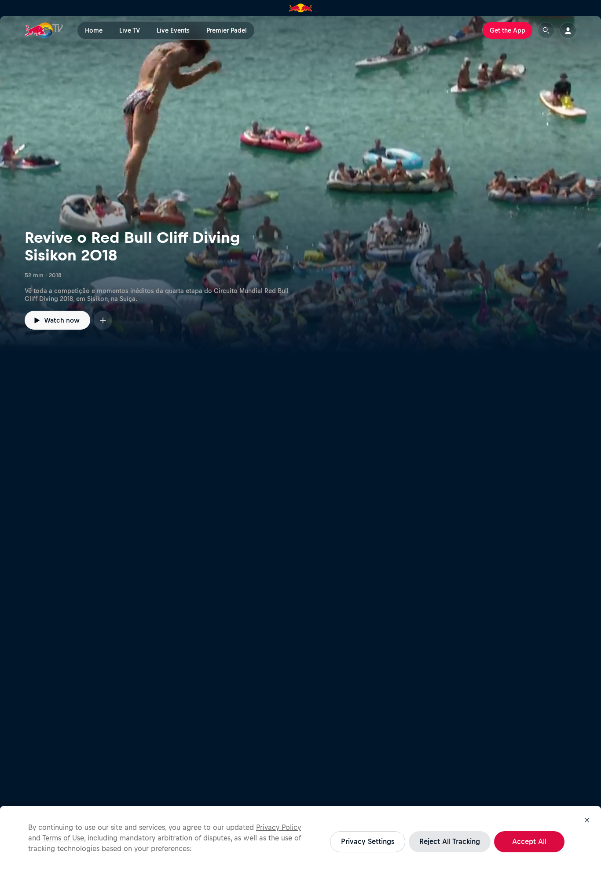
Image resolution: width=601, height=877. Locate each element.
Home (94, 30)
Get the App (507, 30)
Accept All (529, 841)
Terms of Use (63, 838)
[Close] (587, 820)
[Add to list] (103, 320)
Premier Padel (226, 30)
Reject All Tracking (449, 841)
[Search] (546, 30)
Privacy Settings (367, 841)
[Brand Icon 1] (300, 8)
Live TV (129, 30)
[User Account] (568, 30)
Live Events (173, 30)
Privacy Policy (278, 827)
